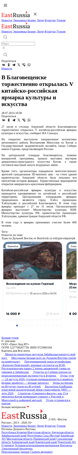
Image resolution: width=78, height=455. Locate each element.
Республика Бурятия (14, 432)
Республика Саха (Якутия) (43, 435)
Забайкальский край (13, 435)
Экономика (20, 20)
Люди (40, 20)
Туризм (60, 20)
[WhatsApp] (29, 65)
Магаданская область (19, 438)
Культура (50, 20)
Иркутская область (39, 432)
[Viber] (24, 65)
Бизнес (32, 20)
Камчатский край (46, 442)
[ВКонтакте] (3, 65)
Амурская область (62, 432)
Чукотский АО (67, 442)
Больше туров (10, 337)
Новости (6, 20)
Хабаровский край (23, 442)
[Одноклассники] (9, 65)
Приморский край (44, 438)
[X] (19, 65)
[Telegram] (14, 65)
